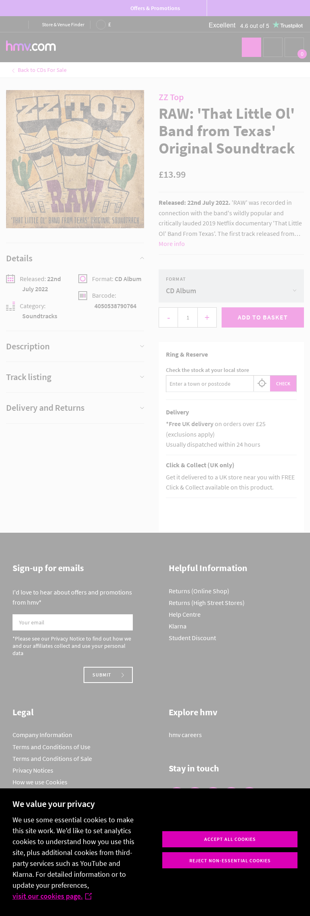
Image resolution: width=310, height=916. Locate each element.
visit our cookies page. (48, 896)
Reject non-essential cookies (230, 860)
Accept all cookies (230, 839)
